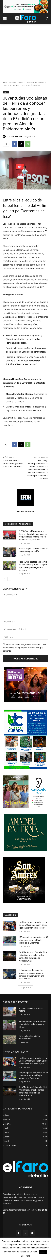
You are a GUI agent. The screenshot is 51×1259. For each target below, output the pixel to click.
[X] (21, 144)
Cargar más (24, 987)
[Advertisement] (25, 51)
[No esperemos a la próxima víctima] (9, 1011)
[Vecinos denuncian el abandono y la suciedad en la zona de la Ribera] (9, 1025)
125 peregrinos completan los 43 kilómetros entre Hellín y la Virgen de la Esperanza (33, 940)
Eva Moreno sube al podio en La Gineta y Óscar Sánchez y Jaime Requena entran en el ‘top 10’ (33, 925)
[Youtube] (32, 1233)
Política (12, 82)
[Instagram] (25, 1233)
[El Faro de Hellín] (5, 136)
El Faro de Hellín (15, 136)
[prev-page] (4, 579)
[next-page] (9, 579)
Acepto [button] (42, 1252)
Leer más (25, 1256)
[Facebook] (14, 144)
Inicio (5, 82)
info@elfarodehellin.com (23, 1209)
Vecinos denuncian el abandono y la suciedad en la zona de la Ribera (33, 1024)
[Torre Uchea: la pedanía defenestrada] (9, 1039)
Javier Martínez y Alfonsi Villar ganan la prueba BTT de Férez (13, 463)
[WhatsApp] (27, 144)
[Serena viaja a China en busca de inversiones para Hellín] (9, 552)
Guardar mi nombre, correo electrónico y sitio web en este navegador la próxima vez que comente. (25, 647)
